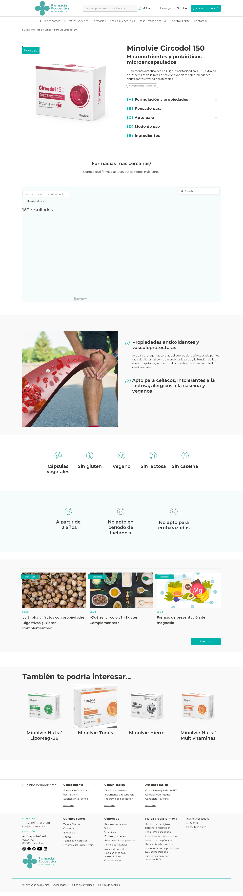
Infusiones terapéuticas (158, 840)
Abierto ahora (35, 201)
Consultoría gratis (196, 827)
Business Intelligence (75, 798)
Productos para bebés (158, 831)
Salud (25, 611)
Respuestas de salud (152, 21)
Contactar (200, 21)
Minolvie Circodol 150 (65, 29)
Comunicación (112, 860)
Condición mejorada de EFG (161, 790)
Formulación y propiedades (157, 99)
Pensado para (144, 108)
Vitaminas (110, 832)
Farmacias (98, 21)
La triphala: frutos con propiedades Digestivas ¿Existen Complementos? (53, 622)
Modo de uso (143, 126)
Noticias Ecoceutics (122, 21)
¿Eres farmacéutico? (206, 8)
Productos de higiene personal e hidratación (157, 826)
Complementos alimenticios (142, 86)
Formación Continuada (76, 790)
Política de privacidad (82, 884)
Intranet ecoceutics (197, 818)
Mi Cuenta (149, 8)
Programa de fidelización (118, 798)
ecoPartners (70, 794)
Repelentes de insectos (159, 844)
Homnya (165, 8)
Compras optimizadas (157, 794)
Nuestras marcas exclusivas (36, 29)
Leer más (206, 641)
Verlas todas (68, 805)
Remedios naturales (115, 844)
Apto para (140, 117)
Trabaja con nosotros (75, 840)
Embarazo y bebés (115, 836)
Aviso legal (59, 884)
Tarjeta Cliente (180, 21)
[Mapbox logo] (80, 299)
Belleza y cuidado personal (119, 840)
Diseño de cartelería (115, 790)
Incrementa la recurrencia (119, 794)
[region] (146, 244)
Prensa (67, 836)
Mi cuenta (192, 822)
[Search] (140, 8)
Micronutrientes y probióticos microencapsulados (164, 59)
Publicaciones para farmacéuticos (115, 854)
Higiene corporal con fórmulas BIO (157, 858)
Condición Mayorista (157, 798)
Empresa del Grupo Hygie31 (79, 845)
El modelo (69, 832)
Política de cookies (109, 884)
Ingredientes (143, 135)
